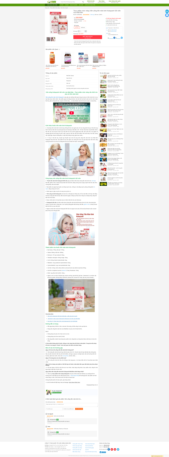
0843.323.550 (113, 31)
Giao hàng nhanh (88, 37)
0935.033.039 (114, 29)
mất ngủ (94, 180)
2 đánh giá (92, 14)
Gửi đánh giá (79, 408)
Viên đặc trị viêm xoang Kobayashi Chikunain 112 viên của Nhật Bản (64, 318)
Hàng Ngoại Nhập (75, 375)
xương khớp (65, 355)
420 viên (77, 27)
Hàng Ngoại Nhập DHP (97, 455)
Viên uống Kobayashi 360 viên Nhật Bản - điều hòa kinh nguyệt (62, 316)
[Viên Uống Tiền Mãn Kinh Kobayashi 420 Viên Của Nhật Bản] (48, 39)
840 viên (83, 27)
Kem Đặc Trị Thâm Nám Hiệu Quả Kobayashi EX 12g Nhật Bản (62, 321)
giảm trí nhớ (87, 204)
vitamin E (64, 270)
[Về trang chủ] (51, 2)
